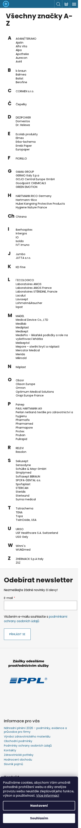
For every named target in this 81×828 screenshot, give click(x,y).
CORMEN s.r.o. (25, 91)
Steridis (21, 492)
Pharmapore (24, 428)
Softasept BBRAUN (28, 476)
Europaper (23, 149)
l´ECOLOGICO (25, 280)
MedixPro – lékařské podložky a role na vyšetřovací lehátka (42, 337)
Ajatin (19, 43)
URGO (20, 529)
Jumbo (20, 254)
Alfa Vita (21, 46)
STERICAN (22, 488)
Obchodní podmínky (18, 741)
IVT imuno (22, 245)
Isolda (20, 241)
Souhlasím (39, 818)
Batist (19, 78)
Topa (19, 516)
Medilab (21, 324)
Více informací (47, 795)
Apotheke (22, 54)
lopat (19, 307)
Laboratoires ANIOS (28, 284)
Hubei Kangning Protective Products (40, 204)
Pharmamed (24, 424)
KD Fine (21, 267)
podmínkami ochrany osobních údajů (35, 618)
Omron (21, 388)
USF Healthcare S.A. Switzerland (37, 533)
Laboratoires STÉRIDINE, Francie (36, 292)
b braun (21, 71)
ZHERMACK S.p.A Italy (29, 559)
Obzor (20, 380)
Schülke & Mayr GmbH (31, 469)
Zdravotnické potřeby (18, 755)
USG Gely (22, 537)
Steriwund (22, 496)
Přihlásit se (17, 634)
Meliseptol (22, 343)
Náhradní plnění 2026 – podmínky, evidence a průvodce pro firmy (35, 730)
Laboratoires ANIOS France (34, 288)
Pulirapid (21, 439)
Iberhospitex (24, 230)
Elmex (20, 138)
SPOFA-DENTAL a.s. (28, 480)
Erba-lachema (26, 142)
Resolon (21, 452)
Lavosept (22, 299)
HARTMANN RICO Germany (34, 196)
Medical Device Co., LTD (32, 320)
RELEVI (20, 448)
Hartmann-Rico (26, 200)
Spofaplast (23, 484)
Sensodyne (23, 465)
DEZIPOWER (23, 117)
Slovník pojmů (13, 764)
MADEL (20, 316)
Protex (20, 431)
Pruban (20, 435)
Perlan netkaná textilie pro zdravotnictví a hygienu (44, 414)
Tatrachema (24, 508)
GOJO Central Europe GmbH (35, 179)
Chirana (21, 217)
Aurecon (21, 58)
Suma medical (26, 499)
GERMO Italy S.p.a (27, 175)
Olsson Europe (25, 384)
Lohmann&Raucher (29, 303)
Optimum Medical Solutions (35, 392)
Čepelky (21, 104)
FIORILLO (21, 158)
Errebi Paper (24, 146)
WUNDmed (23, 550)
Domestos (23, 121)
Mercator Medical (28, 350)
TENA (19, 512)
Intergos (21, 233)
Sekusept (22, 461)
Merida (20, 354)
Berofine (21, 82)
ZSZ (18, 563)
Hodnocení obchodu (18, 760)
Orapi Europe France (30, 395)
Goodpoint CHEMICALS (31, 183)
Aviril (19, 61)
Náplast (21, 367)
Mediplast (22, 327)
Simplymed (23, 473)
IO (17, 237)
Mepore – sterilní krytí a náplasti (37, 347)
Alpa (19, 50)
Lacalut (21, 295)
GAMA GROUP (25, 172)
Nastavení (39, 805)
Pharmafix (23, 420)
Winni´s (21, 546)
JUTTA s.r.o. (23, 258)
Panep (20, 405)
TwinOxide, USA (26, 520)
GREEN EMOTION (26, 187)
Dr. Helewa (23, 125)
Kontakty (10, 750)
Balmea (21, 74)
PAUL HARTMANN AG (29, 408)
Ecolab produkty (27, 134)
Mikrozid (21, 358)
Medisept (22, 331)
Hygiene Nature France (31, 207)
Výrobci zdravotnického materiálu (27, 736)
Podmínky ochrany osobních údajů (28, 746)
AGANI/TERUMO (26, 39)
